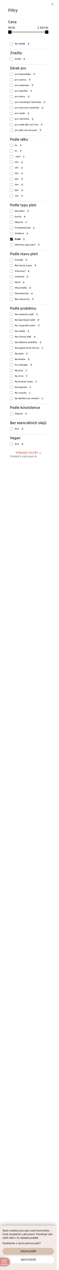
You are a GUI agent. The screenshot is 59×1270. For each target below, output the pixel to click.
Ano (19, 428)
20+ (18, 162)
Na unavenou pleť (26, 314)
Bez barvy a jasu (25, 265)
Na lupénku (23, 387)
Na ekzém (22, 359)
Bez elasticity (24, 299)
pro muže (22, 113)
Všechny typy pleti (27, 244)
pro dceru (22, 96)
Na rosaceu (22, 392)
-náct (19, 156)
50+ (18, 184)
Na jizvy (21, 370)
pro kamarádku (25, 74)
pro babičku (23, 90)
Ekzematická (23, 293)
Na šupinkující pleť (27, 319)
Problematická (24, 227)
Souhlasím (28, 1251)
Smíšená (21, 233)
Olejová (20, 413)
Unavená (21, 276)
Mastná (21, 222)
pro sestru (22, 79)
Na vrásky (22, 331)
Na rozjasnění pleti (27, 325)
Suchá (20, 216)
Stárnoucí (22, 271)
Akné (19, 282)
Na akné (21, 353)
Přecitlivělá (22, 287)
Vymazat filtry (27, 452)
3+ (18, 151)
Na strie (21, 376)
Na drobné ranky (26, 381)
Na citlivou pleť (25, 336)
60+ (18, 190)
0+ (18, 145)
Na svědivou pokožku (28, 342)
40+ (18, 179)
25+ (18, 167)
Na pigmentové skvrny (29, 347)
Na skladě (22, 43)
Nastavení (28, 1259)
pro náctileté (24, 118)
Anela (20, 58)
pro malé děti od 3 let (28, 124)
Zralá (19, 239)
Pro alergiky (23, 364)
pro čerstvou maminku (29, 107)
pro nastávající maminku (30, 102)
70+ (18, 195)
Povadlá (21, 259)
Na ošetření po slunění (29, 398)
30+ (18, 173)
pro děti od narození (28, 130)
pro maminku (24, 85)
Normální (21, 211)
